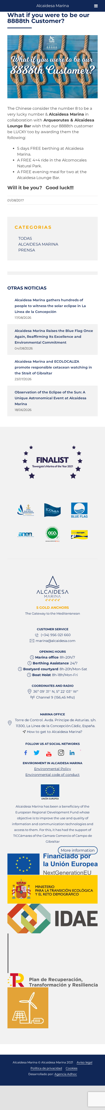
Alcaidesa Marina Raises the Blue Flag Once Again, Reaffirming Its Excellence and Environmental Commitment (54, 337)
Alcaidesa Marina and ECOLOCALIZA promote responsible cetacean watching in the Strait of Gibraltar (53, 367)
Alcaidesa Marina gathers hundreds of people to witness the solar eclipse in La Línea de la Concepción (50, 306)
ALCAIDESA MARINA (38, 244)
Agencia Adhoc (65, 1074)
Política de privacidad (46, 1068)
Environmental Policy (52, 769)
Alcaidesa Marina (52, 5)
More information (78, 850)
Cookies (71, 1068)
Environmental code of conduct (52, 774)
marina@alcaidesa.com (55, 641)
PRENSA (26, 250)
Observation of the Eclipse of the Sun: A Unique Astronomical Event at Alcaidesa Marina (50, 398)
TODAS (25, 238)
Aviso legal (84, 1062)
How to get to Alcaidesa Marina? (54, 732)
